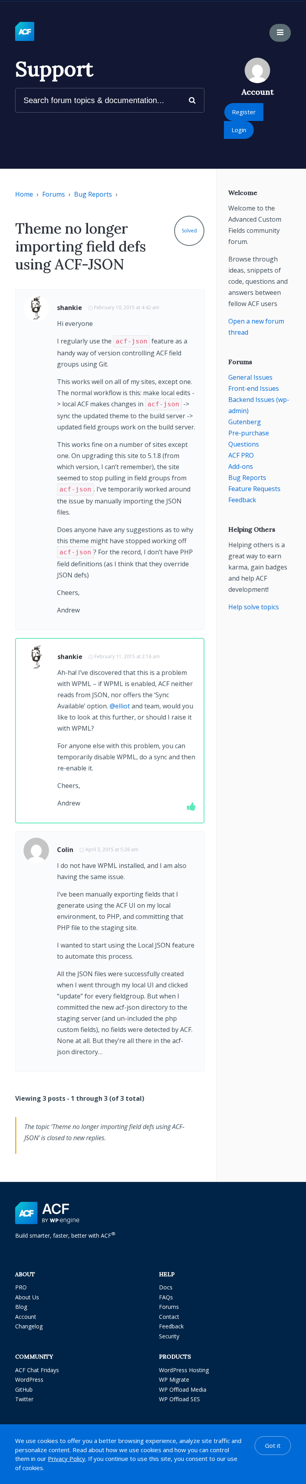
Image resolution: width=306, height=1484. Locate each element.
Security (169, 1336)
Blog (21, 1306)
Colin (65, 849)
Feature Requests (254, 488)
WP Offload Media (182, 1389)
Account (25, 1316)
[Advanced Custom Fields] (24, 32)
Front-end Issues (253, 388)
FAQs (166, 1297)
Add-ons (240, 466)
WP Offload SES (179, 1399)
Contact (169, 1316)
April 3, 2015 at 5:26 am (111, 849)
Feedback (242, 499)
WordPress (29, 1379)
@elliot (120, 706)
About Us (27, 1297)
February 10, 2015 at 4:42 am (126, 307)
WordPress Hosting (184, 1370)
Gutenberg (244, 421)
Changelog (29, 1326)
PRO (21, 1287)
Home (24, 194)
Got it (272, 1445)
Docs (166, 1287)
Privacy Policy (66, 1459)
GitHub (24, 1389)
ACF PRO (241, 455)
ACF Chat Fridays (37, 1370)
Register (244, 112)
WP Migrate (174, 1379)
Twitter (24, 1399)
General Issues (250, 377)
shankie (69, 307)
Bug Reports (93, 194)
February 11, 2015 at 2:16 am (127, 656)
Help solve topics (253, 607)
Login (238, 130)
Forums (53, 194)
